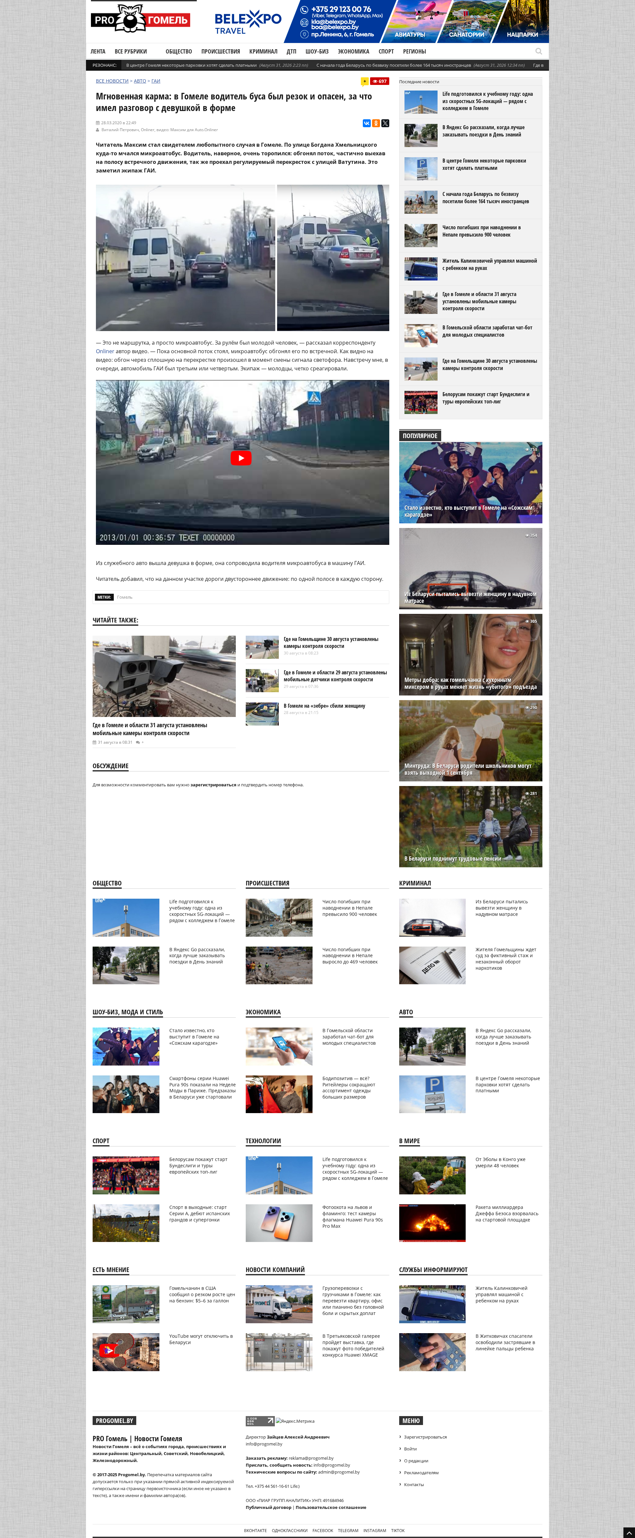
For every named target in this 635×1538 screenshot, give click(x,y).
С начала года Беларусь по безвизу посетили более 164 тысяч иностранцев (394, 65)
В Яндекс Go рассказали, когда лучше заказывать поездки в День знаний (484, 131)
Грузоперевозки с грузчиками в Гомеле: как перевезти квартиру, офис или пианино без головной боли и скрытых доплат (353, 1300)
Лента (98, 51)
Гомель (125, 597)
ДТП (291, 51)
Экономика (353, 51)
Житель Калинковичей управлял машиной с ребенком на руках (490, 264)
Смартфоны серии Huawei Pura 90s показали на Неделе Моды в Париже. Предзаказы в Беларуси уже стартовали (202, 1087)
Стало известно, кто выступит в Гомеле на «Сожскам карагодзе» (468, 511)
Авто (140, 81)
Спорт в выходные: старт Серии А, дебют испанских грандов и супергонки (199, 1213)
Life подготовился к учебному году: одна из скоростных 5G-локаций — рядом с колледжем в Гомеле (488, 101)
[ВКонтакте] (367, 123)
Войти (410, 1449)
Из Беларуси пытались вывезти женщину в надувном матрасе (470, 597)
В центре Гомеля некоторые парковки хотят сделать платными (191, 65)
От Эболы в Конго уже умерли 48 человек (501, 1162)
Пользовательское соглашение (331, 1507)
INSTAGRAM (374, 1530)
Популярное (420, 435)
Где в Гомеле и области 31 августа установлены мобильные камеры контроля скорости (150, 729)
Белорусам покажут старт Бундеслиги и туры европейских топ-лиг (486, 398)
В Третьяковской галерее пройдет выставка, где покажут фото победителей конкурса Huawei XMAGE (353, 1345)
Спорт (386, 51)
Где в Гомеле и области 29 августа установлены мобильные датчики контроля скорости (335, 676)
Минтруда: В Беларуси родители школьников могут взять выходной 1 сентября (467, 769)
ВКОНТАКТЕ (255, 1530)
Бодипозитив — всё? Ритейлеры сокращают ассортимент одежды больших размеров (348, 1087)
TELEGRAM (348, 1530)
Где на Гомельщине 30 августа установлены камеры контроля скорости (331, 642)
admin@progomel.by (339, 1472)
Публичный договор (268, 1507)
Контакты (414, 1484)
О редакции (416, 1461)
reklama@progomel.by (311, 1458)
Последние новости (419, 82)
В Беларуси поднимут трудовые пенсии (452, 858)
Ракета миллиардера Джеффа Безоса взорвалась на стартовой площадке (507, 1213)
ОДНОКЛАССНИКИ (290, 1530)
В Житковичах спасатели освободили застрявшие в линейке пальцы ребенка (505, 1342)
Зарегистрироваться (425, 1437)
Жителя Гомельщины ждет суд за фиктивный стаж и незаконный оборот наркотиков (506, 958)
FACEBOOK (323, 1530)
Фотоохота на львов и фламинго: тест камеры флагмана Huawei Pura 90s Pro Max (352, 1216)
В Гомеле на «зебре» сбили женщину (324, 705)
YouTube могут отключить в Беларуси (201, 1339)
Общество (179, 51)
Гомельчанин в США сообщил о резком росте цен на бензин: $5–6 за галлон (202, 1294)
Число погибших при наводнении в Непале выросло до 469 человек (350, 955)
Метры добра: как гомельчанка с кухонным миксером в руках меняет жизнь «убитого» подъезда (470, 683)
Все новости (112, 81)
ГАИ (155, 81)
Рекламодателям (421, 1473)
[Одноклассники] (376, 123)
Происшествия (220, 51)
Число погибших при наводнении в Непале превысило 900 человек (482, 231)
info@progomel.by (264, 1444)
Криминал (263, 51)
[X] (385, 123)
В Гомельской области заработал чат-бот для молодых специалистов (487, 331)
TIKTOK (397, 1530)
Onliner (147, 129)
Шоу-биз (317, 51)
